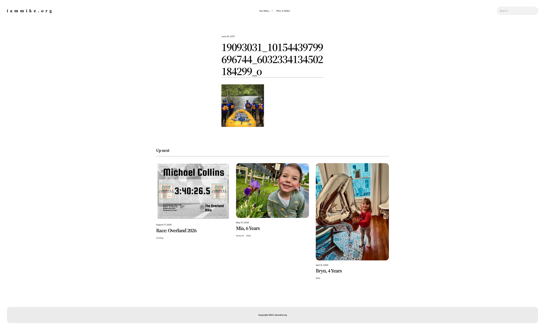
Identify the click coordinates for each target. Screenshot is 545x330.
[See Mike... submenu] (272, 11)
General (240, 235)
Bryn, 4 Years (329, 270)
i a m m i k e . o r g (29, 11)
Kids (249, 235)
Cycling (159, 238)
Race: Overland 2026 (176, 230)
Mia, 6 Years (248, 228)
